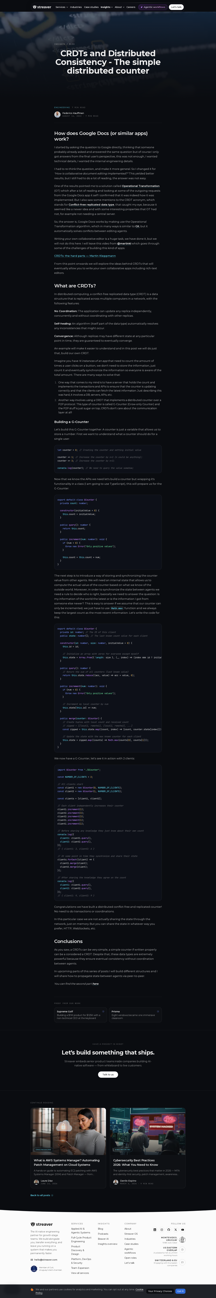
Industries (129, 1238)
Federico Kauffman (73, 113)
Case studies (131, 1244)
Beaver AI (103, 1238)
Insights (59, 44)
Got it (180, 1291)
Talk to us (108, 1074)
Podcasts (103, 1233)
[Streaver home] (42, 7)
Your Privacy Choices (160, 1291)
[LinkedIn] (155, 1230)
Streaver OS (131, 1233)
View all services (80, 1273)
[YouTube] (182, 1230)
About (127, 1228)
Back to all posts (40, 1195)
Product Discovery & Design (77, 1250)
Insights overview (107, 1244)
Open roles (130, 1257)
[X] (176, 1230)
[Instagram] (162, 1230)
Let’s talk (129, 1263)
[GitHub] (169, 1230)
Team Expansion (80, 1268)
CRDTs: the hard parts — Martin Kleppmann (85, 255)
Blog (72, 44)
